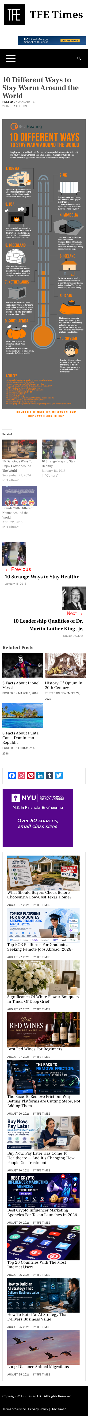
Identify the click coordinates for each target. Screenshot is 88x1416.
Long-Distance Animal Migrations (38, 1367)
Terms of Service (14, 1409)
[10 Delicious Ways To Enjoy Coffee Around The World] (19, 449)
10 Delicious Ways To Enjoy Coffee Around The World (17, 466)
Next (75, 613)
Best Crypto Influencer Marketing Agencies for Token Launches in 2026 (42, 1213)
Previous (18, 569)
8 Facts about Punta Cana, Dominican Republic (20, 738)
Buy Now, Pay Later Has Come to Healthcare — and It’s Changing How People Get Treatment (40, 1158)
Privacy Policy (38, 1409)
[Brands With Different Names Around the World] (19, 496)
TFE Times (22, 106)
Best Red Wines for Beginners (34, 1049)
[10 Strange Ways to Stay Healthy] (59, 449)
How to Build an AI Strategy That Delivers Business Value (37, 1317)
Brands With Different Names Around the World (18, 513)
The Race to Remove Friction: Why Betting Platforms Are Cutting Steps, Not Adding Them (43, 1102)
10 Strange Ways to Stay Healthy (42, 577)
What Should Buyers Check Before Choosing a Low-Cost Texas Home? (39, 895)
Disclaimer (58, 1409)
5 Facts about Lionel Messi (20, 685)
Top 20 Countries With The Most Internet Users (36, 1265)
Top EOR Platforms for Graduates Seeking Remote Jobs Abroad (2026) (40, 947)
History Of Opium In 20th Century (63, 685)
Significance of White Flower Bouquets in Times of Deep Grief (43, 999)
